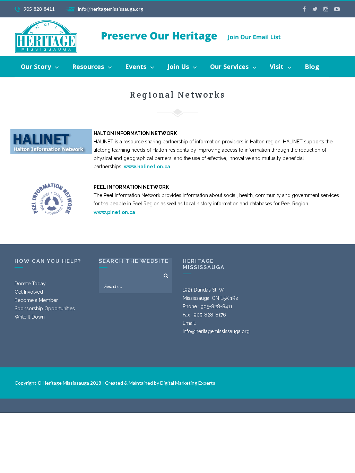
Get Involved (29, 292)
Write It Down (30, 317)
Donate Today (30, 283)
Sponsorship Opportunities (45, 308)
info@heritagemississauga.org (216, 331)
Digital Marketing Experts (187, 383)
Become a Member (36, 300)
